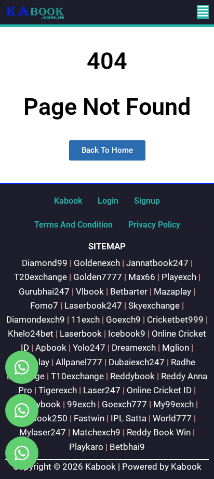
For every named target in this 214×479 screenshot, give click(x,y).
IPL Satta (128, 418)
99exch (81, 404)
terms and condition (73, 225)
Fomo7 (44, 305)
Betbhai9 (127, 447)
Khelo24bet (31, 333)
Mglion (175, 347)
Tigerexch (57, 390)
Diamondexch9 (35, 319)
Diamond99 (45, 263)
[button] (203, 12)
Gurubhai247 (44, 291)
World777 (172, 418)
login (108, 201)
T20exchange (40, 277)
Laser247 (102, 390)
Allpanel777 (79, 362)
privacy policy (154, 225)
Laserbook (81, 333)
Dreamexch (134, 347)
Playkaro (86, 447)
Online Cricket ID (159, 390)
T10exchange (77, 376)
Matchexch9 (96, 432)
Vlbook (90, 291)
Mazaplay (172, 291)
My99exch (173, 404)
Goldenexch (97, 263)
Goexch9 (123, 319)
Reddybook (132, 376)
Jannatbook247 (157, 263)
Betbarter (129, 291)
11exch (85, 319)
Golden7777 (97, 277)
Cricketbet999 (175, 319)
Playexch (179, 277)
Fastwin (89, 418)
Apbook (50, 347)
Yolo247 (89, 347)
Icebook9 (126, 333)
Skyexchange (154, 305)
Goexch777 (124, 404)
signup (147, 201)
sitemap (107, 246)
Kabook (68, 201)
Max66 (141, 277)
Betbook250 (43, 418)
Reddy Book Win (159, 432)
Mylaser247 (42, 432)
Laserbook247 (93, 305)
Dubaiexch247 (137, 362)
